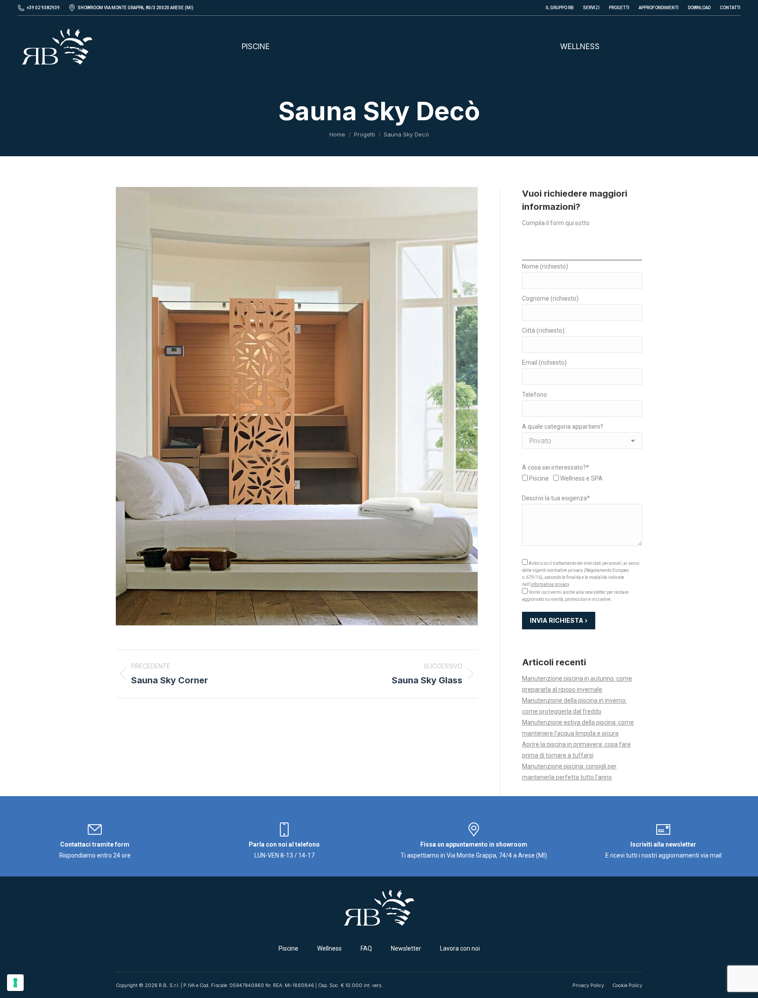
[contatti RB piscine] (95, 833)
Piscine (288, 948)
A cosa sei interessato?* (555, 467)
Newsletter (406, 948)
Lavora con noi (460, 948)
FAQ (366, 948)
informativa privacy (549, 584)
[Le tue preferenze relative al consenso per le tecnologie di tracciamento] (15, 982)
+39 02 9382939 (43, 7)
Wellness (329, 948)
